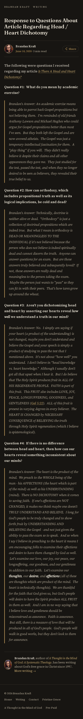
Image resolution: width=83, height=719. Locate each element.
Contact (34, 699)
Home (8, 699)
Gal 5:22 (37, 403)
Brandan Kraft (17, 6)
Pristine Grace (51, 699)
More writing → (25, 671)
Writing (40, 6)
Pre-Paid (51, 708)
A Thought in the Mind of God (23, 708)
